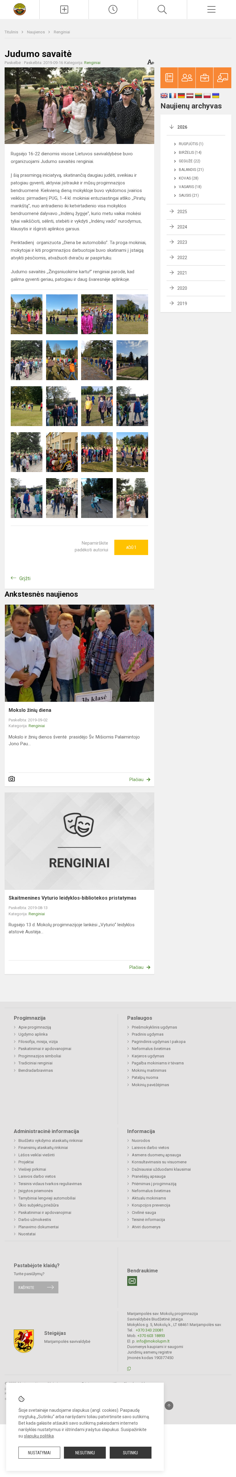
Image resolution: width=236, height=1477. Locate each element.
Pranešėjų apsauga (149, 1176)
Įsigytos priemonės (35, 1190)
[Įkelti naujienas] (64, 9)
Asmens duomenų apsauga (156, 1155)
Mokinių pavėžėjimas (150, 1084)
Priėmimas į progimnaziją (154, 1183)
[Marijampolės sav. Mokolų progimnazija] (20, 9)
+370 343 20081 (149, 1330)
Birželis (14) (190, 152)
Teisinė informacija (148, 1219)
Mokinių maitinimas (149, 1070)
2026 (182, 127)
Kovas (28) (189, 178)
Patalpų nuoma (145, 1077)
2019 (182, 303)
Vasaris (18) (190, 187)
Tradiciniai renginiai (35, 1063)
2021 (182, 272)
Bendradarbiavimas (35, 1070)
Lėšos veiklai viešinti (36, 1155)
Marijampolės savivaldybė (67, 1341)
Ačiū (131, 547)
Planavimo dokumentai (38, 1227)
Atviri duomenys (146, 1227)
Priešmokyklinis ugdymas (154, 1027)
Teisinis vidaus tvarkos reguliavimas (50, 1183)
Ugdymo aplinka (33, 1034)
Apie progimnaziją (34, 1027)
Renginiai (62, 32)
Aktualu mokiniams (149, 1198)
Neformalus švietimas (151, 1048)
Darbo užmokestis (34, 1219)
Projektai (26, 1162)
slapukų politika (39, 1436)
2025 (182, 211)
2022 (182, 257)
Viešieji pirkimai (32, 1169)
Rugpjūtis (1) (191, 144)
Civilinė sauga (144, 1212)
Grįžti (24, 578)
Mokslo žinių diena (30, 710)
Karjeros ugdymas (148, 1056)
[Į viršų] (169, 1405)
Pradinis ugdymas (147, 1034)
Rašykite (26, 1287)
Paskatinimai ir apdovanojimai (44, 1048)
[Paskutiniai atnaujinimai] (113, 9)
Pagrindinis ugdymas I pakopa (159, 1041)
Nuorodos (141, 1140)
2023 (182, 242)
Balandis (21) (191, 170)
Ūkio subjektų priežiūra (38, 1205)
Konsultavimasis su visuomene (159, 1162)
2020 (182, 288)
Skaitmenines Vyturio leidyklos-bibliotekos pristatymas (72, 898)
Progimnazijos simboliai (39, 1056)
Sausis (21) (189, 195)
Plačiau (136, 779)
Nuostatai (27, 1234)
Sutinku (130, 1452)
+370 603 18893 (151, 1335)
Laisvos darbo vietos (37, 1176)
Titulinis (12, 32)
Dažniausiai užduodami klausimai (161, 1169)
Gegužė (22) (189, 161)
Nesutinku (85, 1452)
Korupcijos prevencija (151, 1205)
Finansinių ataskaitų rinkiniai (43, 1147)
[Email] (132, 1281)
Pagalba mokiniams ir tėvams (158, 1063)
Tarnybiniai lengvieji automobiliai (47, 1198)
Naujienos (36, 32)
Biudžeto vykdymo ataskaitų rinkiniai (50, 1140)
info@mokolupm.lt (153, 1341)
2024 (182, 227)
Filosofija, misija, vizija (38, 1041)
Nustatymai (39, 1452)
